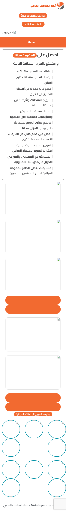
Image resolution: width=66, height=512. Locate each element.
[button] (33, 414)
